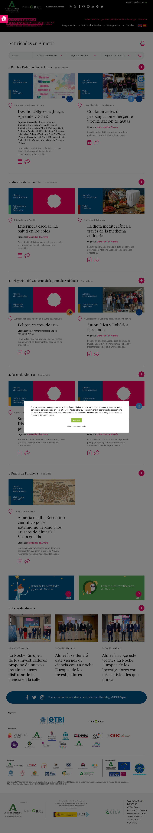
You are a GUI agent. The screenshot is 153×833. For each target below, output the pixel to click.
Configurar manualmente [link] (76, 426)
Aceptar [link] (76, 420)
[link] (4, 19)
